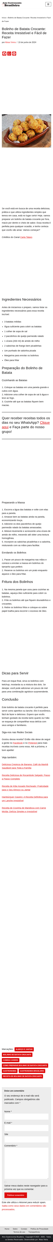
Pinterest (32, 743)
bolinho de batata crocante (17, 1055)
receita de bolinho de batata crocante (22, 1076)
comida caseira (10, 1060)
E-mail (8, 1123)
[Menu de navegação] (48, 4)
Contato (24, 1229)
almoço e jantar (24, 1049)
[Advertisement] (26, 86)
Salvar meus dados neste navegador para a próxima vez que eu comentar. (25, 1187)
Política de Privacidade (39, 1229)
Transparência (34, 1232)
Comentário (10, 1145)
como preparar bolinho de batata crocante (25, 1065)
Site (6, 1134)
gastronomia (9, 1071)
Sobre (15, 1229)
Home (7, 1229)
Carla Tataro (26, 237)
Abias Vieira (10, 42)
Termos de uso (19, 1232)
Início (4, 18)
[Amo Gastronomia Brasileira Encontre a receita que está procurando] (12, 4)
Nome (8, 1111)
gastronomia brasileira (32, 1071)
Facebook (18, 743)
